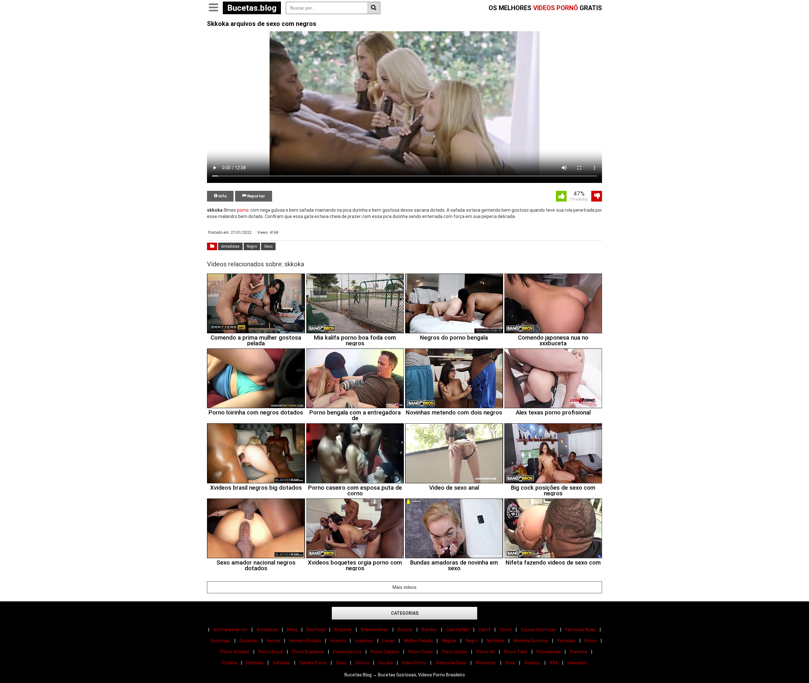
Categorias (404, 613)
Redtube (255, 662)
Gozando (249, 640)
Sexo (268, 246)
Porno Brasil (271, 651)
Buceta (405, 629)
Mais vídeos (404, 587)
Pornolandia (549, 651)
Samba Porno (313, 662)
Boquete (343, 629)
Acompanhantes (230, 629)
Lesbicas (364, 640)
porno (243, 210)
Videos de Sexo (450, 662)
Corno (506, 629)
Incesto (338, 640)
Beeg (292, 629)
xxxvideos (577, 662)
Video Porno (414, 662)
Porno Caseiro (385, 651)
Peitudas (566, 640)
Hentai (273, 640)
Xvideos (532, 662)
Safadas (281, 662)
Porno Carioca (347, 651)
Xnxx (510, 662)
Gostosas (220, 640)
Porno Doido (420, 651)
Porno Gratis (454, 651)
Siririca (362, 662)
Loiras (388, 640)
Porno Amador (234, 651)
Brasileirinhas (374, 629)
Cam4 (484, 629)
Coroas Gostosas (538, 629)
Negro (252, 246)
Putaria (229, 662)
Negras (449, 640)
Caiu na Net (457, 629)
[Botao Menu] (213, 8)
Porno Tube (515, 651)
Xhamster (486, 662)
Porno (591, 640)
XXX (554, 662)
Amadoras (230, 246)
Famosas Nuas (580, 629)
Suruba (385, 662)
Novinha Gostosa (531, 640)
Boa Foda (316, 629)
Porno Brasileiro (308, 651)
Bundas (429, 629)
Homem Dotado (305, 640)
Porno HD (485, 651)
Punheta (578, 651)
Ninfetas (495, 640)
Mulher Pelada (418, 640)
